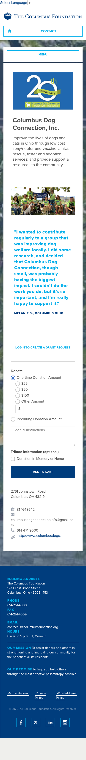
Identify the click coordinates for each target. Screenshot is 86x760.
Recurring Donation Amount (39, 419)
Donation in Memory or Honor (40, 458)
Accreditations (18, 693)
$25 (24, 383)
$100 (25, 395)
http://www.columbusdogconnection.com (41, 535)
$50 (24, 389)
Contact (48, 31)
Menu (43, 54)
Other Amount (32, 401)
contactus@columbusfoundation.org (32, 627)
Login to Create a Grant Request (42, 347)
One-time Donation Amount (39, 377)
